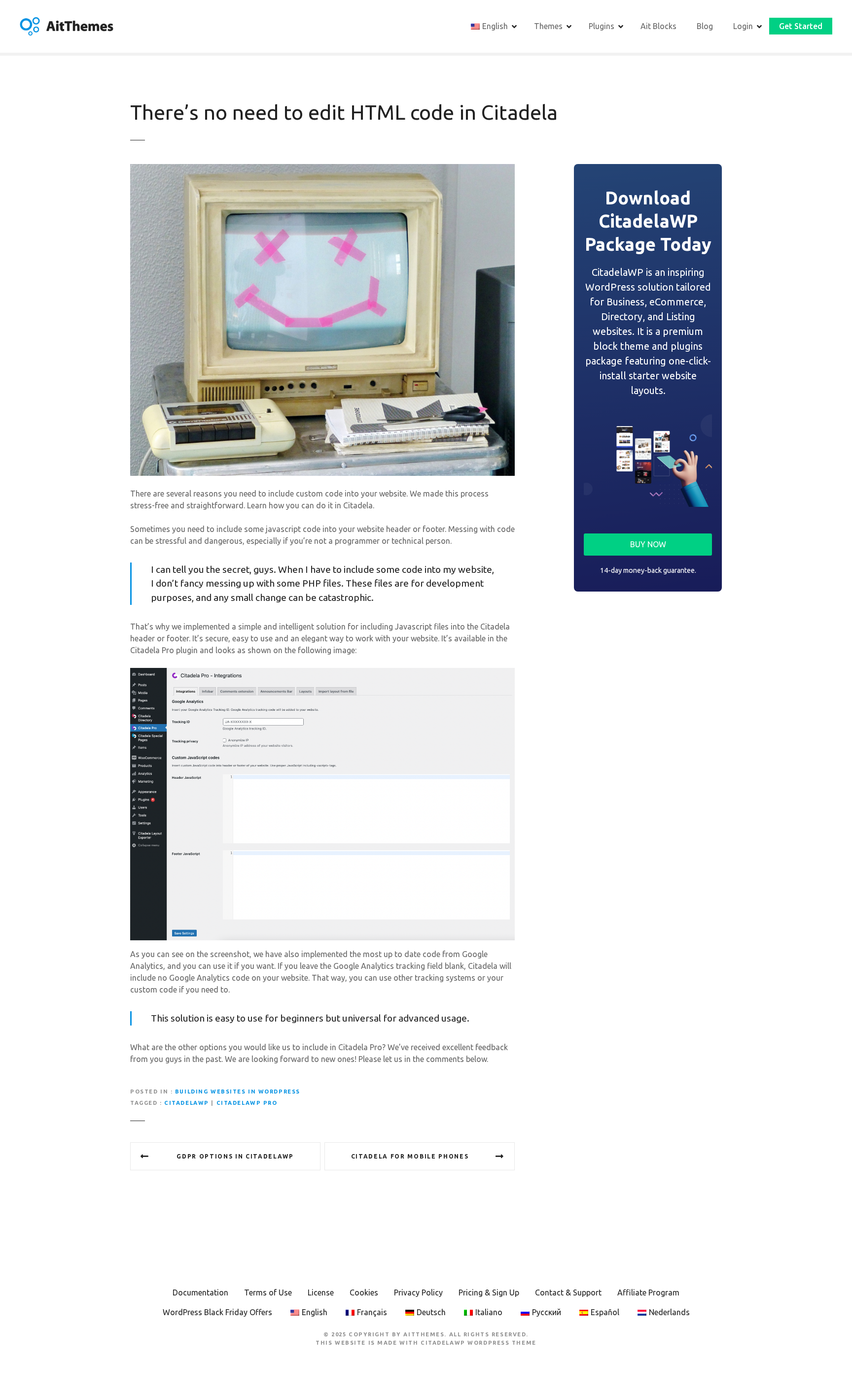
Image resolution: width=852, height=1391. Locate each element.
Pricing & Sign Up (489, 1292)
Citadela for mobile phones (410, 1156)
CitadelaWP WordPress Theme (478, 1343)
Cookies (364, 1292)
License (321, 1292)
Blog (705, 26)
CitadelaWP (186, 1103)
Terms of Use (268, 1292)
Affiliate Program (648, 1292)
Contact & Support (568, 1292)
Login (743, 26)
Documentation (200, 1292)
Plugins (601, 26)
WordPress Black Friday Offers (217, 1312)
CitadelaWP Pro (247, 1103)
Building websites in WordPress (237, 1091)
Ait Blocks (658, 26)
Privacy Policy (418, 1292)
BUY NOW (648, 544)
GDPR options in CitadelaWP (235, 1156)
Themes (548, 26)
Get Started (800, 26)
